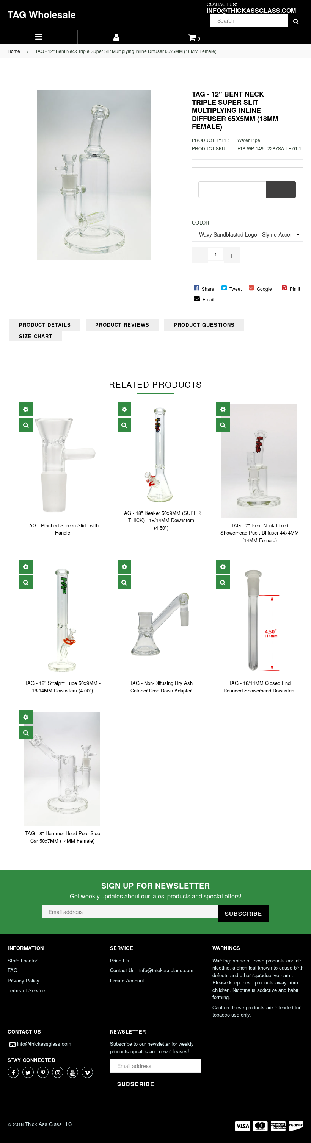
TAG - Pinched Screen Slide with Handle (63, 529)
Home (14, 51)
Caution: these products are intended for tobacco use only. (256, 1011)
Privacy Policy (23, 980)
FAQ (12, 970)
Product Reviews (122, 324)
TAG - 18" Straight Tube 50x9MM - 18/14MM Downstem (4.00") (63, 686)
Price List (120, 960)
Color (200, 222)
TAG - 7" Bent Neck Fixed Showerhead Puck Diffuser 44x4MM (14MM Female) (259, 533)
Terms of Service (26, 990)
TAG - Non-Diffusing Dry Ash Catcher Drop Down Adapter (161, 686)
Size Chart (35, 336)
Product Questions (204, 324)
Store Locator (22, 960)
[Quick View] (26, 425)
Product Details (45, 324)
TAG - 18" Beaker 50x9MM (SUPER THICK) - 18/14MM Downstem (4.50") (161, 520)
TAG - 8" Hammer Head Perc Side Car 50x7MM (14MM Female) (62, 837)
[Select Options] (26, 409)
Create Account (127, 980)
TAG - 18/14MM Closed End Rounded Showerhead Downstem (259, 686)
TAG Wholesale (42, 14)
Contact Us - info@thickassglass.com (151, 970)
